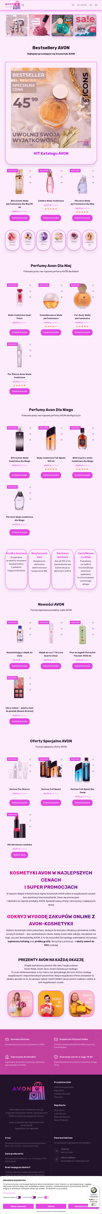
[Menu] (98, 1187)
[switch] (93, 1204)
